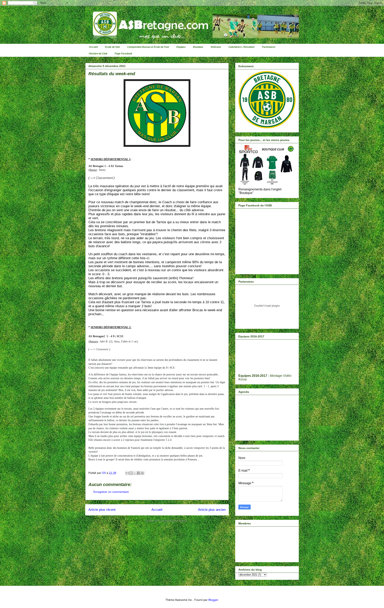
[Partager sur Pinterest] (142, 473)
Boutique (198, 47)
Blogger (213, 599)
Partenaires (268, 47)
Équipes (181, 47)
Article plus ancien (212, 510)
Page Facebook (123, 53)
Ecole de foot (112, 47)
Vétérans (216, 47)
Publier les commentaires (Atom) (166, 520)
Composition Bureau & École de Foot (148, 47)
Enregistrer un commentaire (111, 491)
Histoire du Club (98, 53)
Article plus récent (102, 510)
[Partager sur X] (135, 473)
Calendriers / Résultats (241, 47)
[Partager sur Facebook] (139, 473)
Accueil (93, 47)
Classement (104, 178)
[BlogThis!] (131, 473)
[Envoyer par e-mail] (127, 473)
